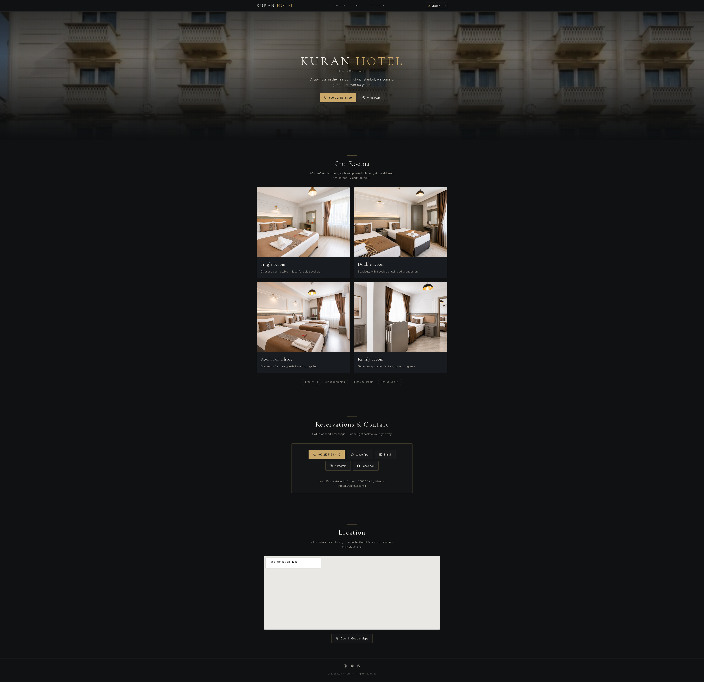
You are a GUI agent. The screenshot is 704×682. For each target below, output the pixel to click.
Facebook (368, 465)
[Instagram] (345, 666)
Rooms (341, 5)
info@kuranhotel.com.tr (352, 485)
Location (377, 5)
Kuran (275, 5)
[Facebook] (352, 666)
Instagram (340, 465)
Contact (358, 5)
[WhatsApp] (359, 666)
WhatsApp (373, 97)
